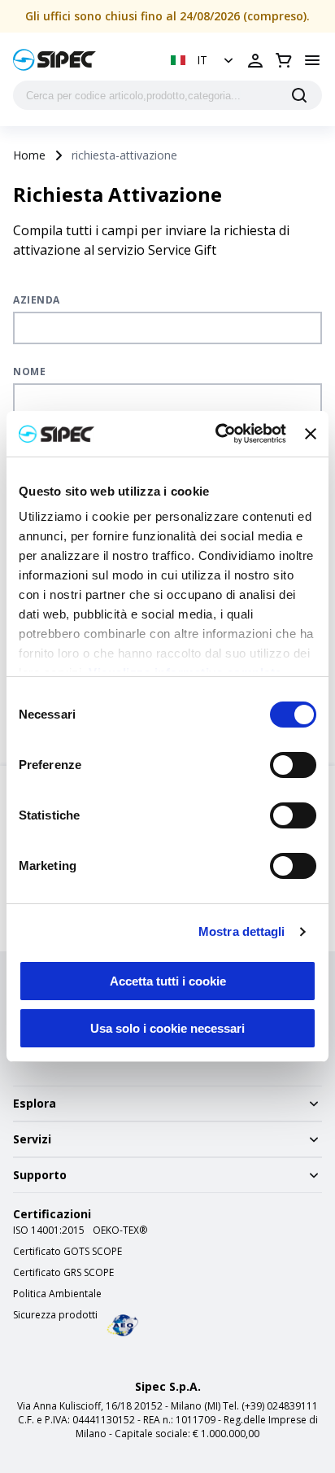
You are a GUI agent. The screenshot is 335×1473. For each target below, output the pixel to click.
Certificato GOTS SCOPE (67, 1251)
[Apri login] (255, 60)
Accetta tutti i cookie (168, 981)
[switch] (293, 765)
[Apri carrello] (284, 60)
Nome (29, 371)
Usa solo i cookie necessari (167, 1028)
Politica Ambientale (57, 1293)
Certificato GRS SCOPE (63, 1272)
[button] (204, 60)
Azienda (36, 300)
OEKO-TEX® (120, 1230)
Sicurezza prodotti (55, 1315)
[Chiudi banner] (310, 433)
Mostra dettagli (241, 931)
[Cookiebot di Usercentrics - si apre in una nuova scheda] (217, 433)
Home (29, 155)
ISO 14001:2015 (49, 1230)
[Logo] (54, 60)
